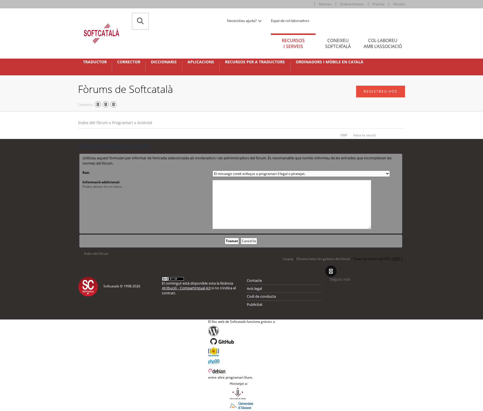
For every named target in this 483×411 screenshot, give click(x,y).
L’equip (288, 258)
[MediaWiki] (241, 351)
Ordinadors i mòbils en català (329, 61)
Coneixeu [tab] (338, 43)
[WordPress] (241, 331)
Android (144, 122)
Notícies (325, 4)
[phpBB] (241, 361)
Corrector (128, 61)
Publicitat (254, 304)
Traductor (95, 61)
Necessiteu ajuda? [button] (242, 20)
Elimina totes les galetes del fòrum (323, 258)
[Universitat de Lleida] (241, 393)
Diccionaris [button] (164, 61)
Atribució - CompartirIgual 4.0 (186, 287)
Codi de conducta (261, 296)
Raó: (85, 172)
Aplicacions (201, 61)
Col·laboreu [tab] (383, 43)
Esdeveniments (352, 4)
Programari (122, 122)
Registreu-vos (380, 91)
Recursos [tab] (293, 43)
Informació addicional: (101, 182)
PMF (343, 135)
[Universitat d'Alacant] (241, 405)
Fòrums (399, 4)
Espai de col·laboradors (290, 20)
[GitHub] (241, 341)
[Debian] (241, 370)
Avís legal (254, 288)
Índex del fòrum (93, 122)
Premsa (379, 4)
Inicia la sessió (364, 135)
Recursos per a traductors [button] (255, 61)
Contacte (254, 280)
